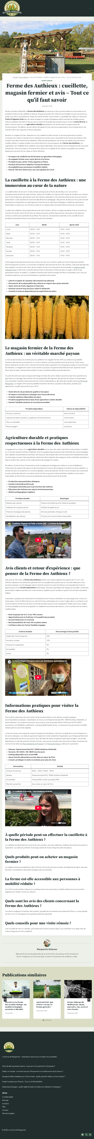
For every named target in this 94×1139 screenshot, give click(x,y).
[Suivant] (88, 999)
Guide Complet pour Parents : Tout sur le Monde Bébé (22, 1082)
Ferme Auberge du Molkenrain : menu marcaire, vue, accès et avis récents (77, 1006)
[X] (86, 1134)
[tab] (43, 1020)
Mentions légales (8, 1113)
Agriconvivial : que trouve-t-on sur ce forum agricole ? (44, 1004)
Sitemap (5, 1100)
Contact (5, 1110)
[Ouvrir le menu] (90, 8)
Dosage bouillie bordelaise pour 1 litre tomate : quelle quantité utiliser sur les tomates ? (33, 1076)
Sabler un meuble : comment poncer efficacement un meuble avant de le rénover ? (32, 1071)
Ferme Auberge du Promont (33, 744)
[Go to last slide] (5, 999)
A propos (5, 1103)
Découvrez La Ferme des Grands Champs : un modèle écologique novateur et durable (15, 1006)
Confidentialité (7, 1097)
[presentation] (16, 989)
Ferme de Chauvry (54, 744)
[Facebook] (82, 1134)
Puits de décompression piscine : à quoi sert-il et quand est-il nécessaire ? (28, 1066)
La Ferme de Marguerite (11, 1057)
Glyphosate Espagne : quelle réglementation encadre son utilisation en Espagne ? (31, 1087)
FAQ (3, 1107)
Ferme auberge (47, 81)
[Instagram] (90, 1134)
